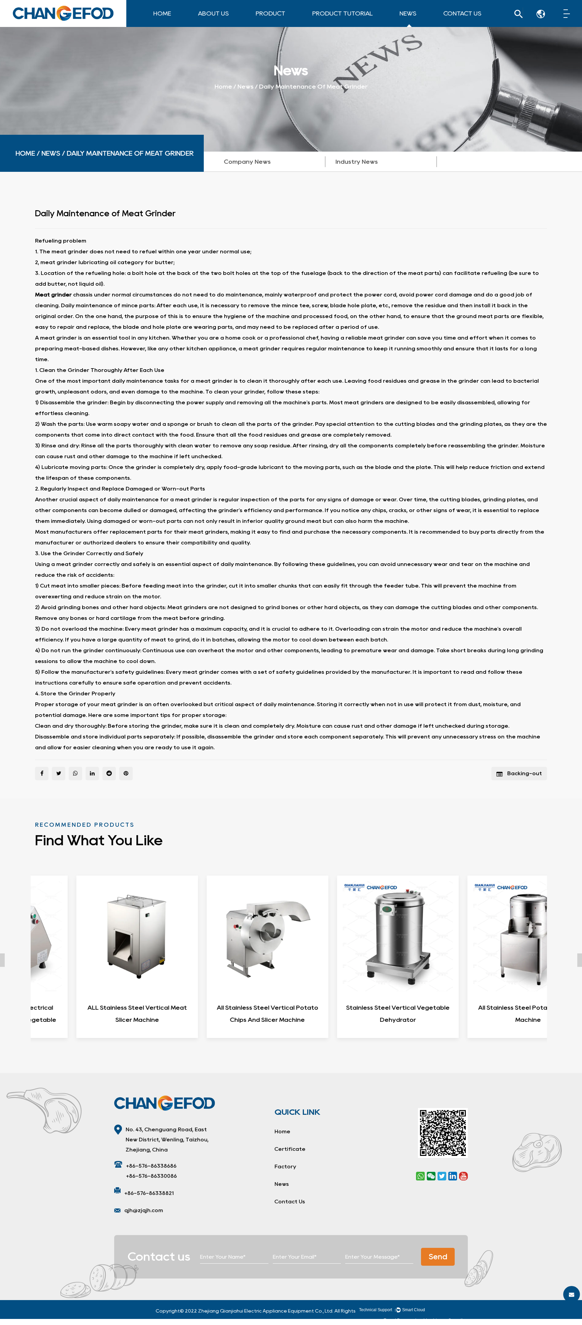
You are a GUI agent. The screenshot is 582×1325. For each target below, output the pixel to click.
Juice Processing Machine (281, 22)
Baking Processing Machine (282, 23)
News (407, 13)
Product (270, 13)
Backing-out (524, 773)
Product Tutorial (342, 13)
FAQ (226, 24)
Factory (209, 26)
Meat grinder (54, 294)
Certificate (227, 25)
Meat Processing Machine (278, 26)
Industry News (427, 25)
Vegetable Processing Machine (284, 24)
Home (162, 13)
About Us (213, 13)
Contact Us (462, 13)
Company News (420, 26)
